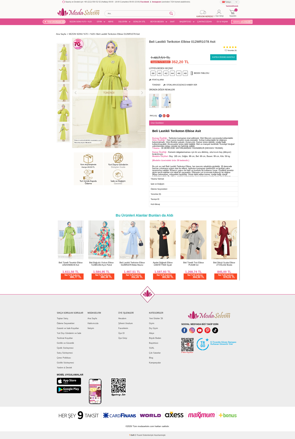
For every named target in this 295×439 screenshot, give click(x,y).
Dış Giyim (153, 328)
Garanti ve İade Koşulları (68, 328)
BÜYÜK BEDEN (157, 22)
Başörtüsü (153, 343)
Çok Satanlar (155, 353)
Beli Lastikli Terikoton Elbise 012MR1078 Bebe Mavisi (132, 263)
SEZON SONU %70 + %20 (80, 22)
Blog (151, 358)
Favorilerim (123, 328)
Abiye (151, 333)
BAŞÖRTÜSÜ (185, 22)
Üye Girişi (122, 338)
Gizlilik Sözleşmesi (65, 363)
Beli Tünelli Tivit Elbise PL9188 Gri (193, 263)
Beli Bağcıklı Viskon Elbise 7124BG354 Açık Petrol (101, 263)
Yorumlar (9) (232, 50)
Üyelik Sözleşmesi (65, 348)
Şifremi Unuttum (125, 323)
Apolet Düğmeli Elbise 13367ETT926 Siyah (163, 263)
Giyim (151, 323)
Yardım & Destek (64, 367)
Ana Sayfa (92, 318)
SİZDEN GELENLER (241, 22)
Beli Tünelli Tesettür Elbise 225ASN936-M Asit (71, 263)
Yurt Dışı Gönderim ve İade (69, 333)
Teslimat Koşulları (65, 338)
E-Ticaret (138, 435)
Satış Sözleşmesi (65, 353)
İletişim (91, 328)
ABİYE (110, 22)
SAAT (172, 22)
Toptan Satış (62, 318)
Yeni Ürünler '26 (156, 318)
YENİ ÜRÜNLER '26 (55, 22)
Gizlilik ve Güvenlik (65, 343)
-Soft (132, 435)
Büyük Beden (155, 338)
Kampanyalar (155, 363)
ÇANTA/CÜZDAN (204, 22)
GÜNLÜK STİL (139, 22)
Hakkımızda (93, 323)
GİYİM (99, 22)
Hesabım (122, 318)
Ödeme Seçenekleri (65, 323)
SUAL (151, 348)
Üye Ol (121, 333)
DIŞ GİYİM (122, 22)
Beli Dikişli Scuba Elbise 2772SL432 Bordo (224, 263)
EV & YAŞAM (222, 22)
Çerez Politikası (64, 358)
